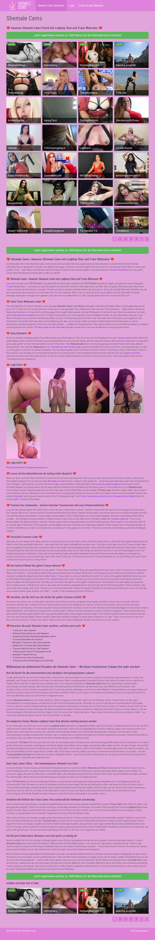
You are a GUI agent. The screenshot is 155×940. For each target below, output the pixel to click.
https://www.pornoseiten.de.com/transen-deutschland (107, 496)
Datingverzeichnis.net (36, 467)
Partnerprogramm (140, 931)
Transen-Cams (124, 338)
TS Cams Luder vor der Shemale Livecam (53, 327)
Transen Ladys (118, 519)
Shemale (17, 496)
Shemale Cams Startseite (51, 5)
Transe (9, 286)
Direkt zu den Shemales (91, 5)
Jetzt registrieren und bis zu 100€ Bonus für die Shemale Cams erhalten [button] (77, 35)
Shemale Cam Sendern (24, 315)
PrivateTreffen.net (15, 467)
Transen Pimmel (117, 270)
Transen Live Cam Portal (62, 347)
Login (71, 5)
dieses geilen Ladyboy (109, 484)
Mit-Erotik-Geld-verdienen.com (21, 931)
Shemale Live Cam (57, 481)
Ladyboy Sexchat (132, 353)
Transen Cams (57, 579)
